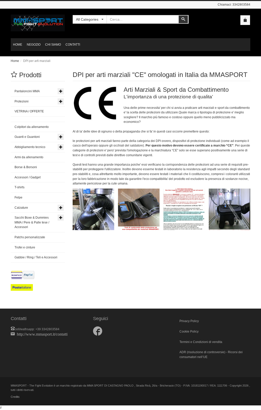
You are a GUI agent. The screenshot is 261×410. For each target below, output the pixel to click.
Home (15, 61)
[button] (93, 209)
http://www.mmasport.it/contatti (42, 334)
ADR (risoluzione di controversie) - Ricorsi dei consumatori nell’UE (211, 354)
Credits (15, 396)
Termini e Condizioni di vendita (200, 342)
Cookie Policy (189, 331)
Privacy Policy (189, 321)
